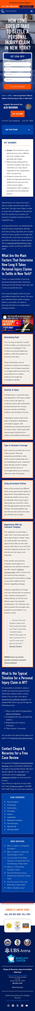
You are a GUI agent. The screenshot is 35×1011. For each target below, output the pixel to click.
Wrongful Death (13, 829)
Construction (12, 808)
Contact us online (16, 786)
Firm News (11, 811)
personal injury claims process (22, 738)
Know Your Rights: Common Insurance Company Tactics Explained (15, 660)
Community (11, 805)
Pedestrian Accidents (14, 820)
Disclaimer (9, 1000)
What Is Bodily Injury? (16, 888)
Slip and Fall (11, 826)
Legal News (11, 817)
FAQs (10, 95)
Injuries (9, 814)
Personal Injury (12, 823)
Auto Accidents (12, 802)
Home (4, 95)
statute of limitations (13, 714)
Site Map (16, 1000)
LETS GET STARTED (17, 86)
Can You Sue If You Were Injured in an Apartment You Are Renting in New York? (18, 861)
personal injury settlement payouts (14, 699)
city (25, 500)
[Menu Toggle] (31, 11)
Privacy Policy (24, 1000)
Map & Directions (17, 987)
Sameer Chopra (15, 646)
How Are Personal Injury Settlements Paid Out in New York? (18, 876)
